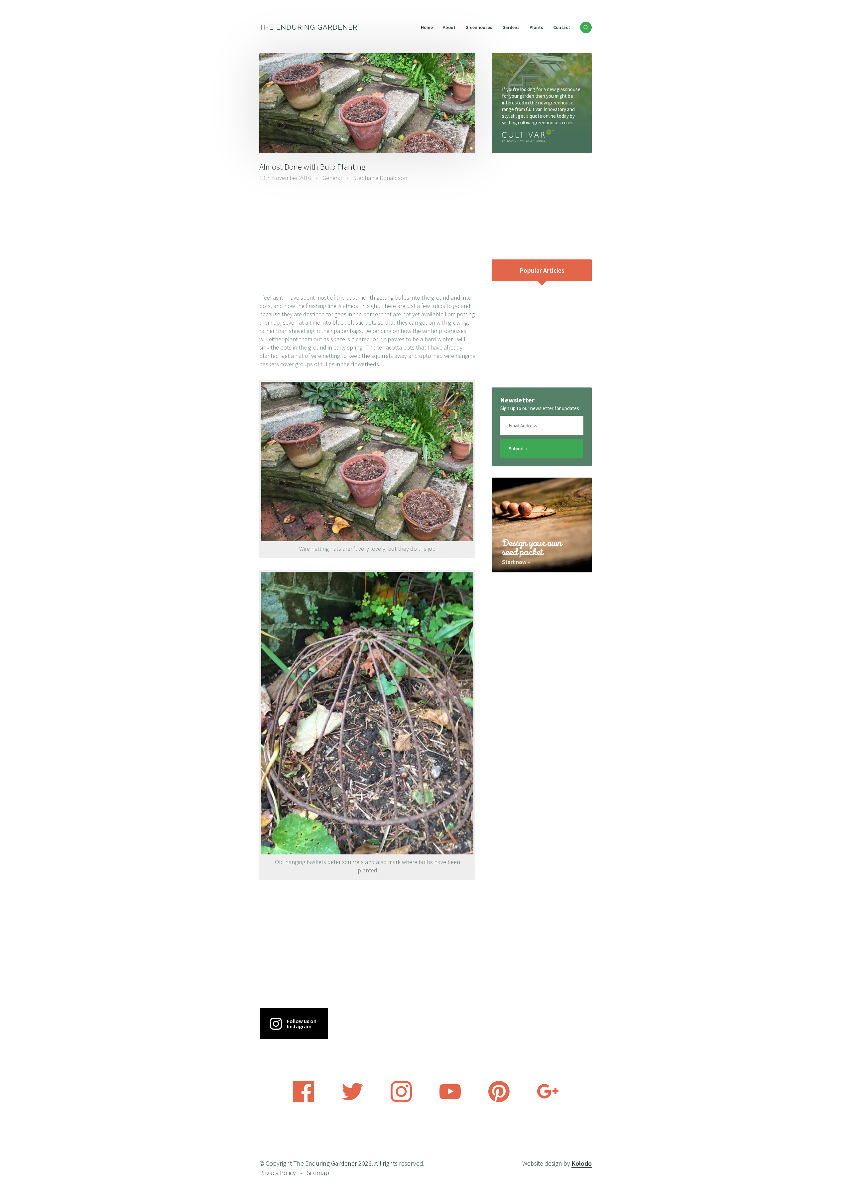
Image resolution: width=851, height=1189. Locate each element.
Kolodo (581, 1163)
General (332, 178)
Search (586, 27)
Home (427, 27)
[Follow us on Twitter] (352, 1100)
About (449, 27)
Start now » (516, 562)
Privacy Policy (277, 1172)
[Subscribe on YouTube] (450, 1100)
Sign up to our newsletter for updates (539, 408)
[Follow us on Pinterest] (499, 1100)
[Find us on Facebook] (303, 1100)
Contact (561, 27)
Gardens (511, 27)
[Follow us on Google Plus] (547, 1100)
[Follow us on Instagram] (401, 1100)
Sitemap (317, 1172)
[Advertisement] (367, 238)
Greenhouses (478, 27)
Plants (536, 27)
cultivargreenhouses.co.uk (545, 122)
